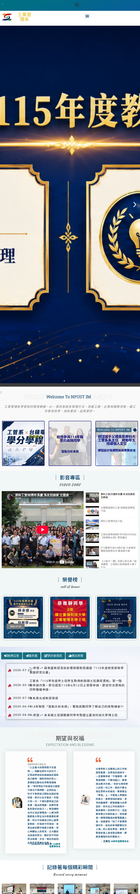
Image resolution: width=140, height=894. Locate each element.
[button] (77, 4)
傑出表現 (77, 655)
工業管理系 (24, 17)
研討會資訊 (54, 655)
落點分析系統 (70, 451)
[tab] (11, 655)
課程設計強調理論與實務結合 (117, 450)
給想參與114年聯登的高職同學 (70, 438)
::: (2, 3)
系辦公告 (13, 655)
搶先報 (33, 655)
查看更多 (36, 437)
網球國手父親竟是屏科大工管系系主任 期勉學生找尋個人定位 (116, 440)
